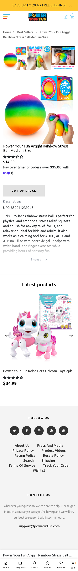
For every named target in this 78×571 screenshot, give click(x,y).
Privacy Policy (23, 450)
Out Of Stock (23, 190)
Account (47, 567)
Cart (73, 565)
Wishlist (39, 470)
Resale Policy (53, 455)
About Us (22, 445)
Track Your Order (56, 465)
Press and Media (50, 445)
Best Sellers (25, 32)
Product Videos (54, 450)
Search (28, 460)
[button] (13, 157)
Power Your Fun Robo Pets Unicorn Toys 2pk (37, 371)
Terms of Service (22, 465)
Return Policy (25, 455)
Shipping (48, 460)
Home (7, 32)
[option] (39, 5)
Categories (20, 567)
